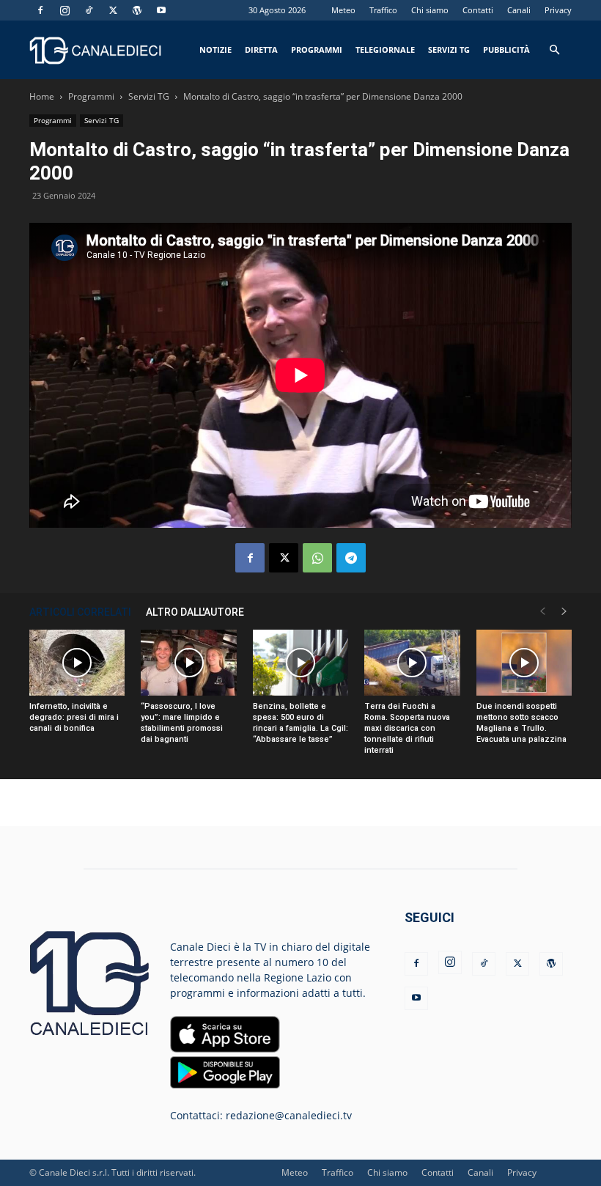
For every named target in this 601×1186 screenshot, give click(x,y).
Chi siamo (430, 9)
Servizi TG (449, 49)
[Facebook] (40, 10)
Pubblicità (506, 49)
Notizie (215, 49)
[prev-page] (542, 612)
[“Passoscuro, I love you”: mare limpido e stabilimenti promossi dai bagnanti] (188, 663)
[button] (554, 50)
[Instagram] (64, 10)
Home (41, 96)
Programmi (316, 49)
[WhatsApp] (317, 557)
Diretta (261, 49)
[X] (113, 10)
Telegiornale (385, 49)
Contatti (477, 9)
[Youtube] (161, 10)
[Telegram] (351, 557)
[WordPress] (137, 10)
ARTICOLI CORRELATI (80, 612)
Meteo (343, 9)
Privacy (558, 9)
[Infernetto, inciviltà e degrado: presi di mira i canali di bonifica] (77, 663)
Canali (519, 9)
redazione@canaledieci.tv (289, 1115)
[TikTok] (89, 10)
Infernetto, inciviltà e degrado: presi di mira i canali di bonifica (74, 717)
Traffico (383, 9)
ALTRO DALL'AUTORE (195, 612)
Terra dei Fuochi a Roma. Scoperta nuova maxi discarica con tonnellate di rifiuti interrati (407, 728)
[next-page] (564, 612)
